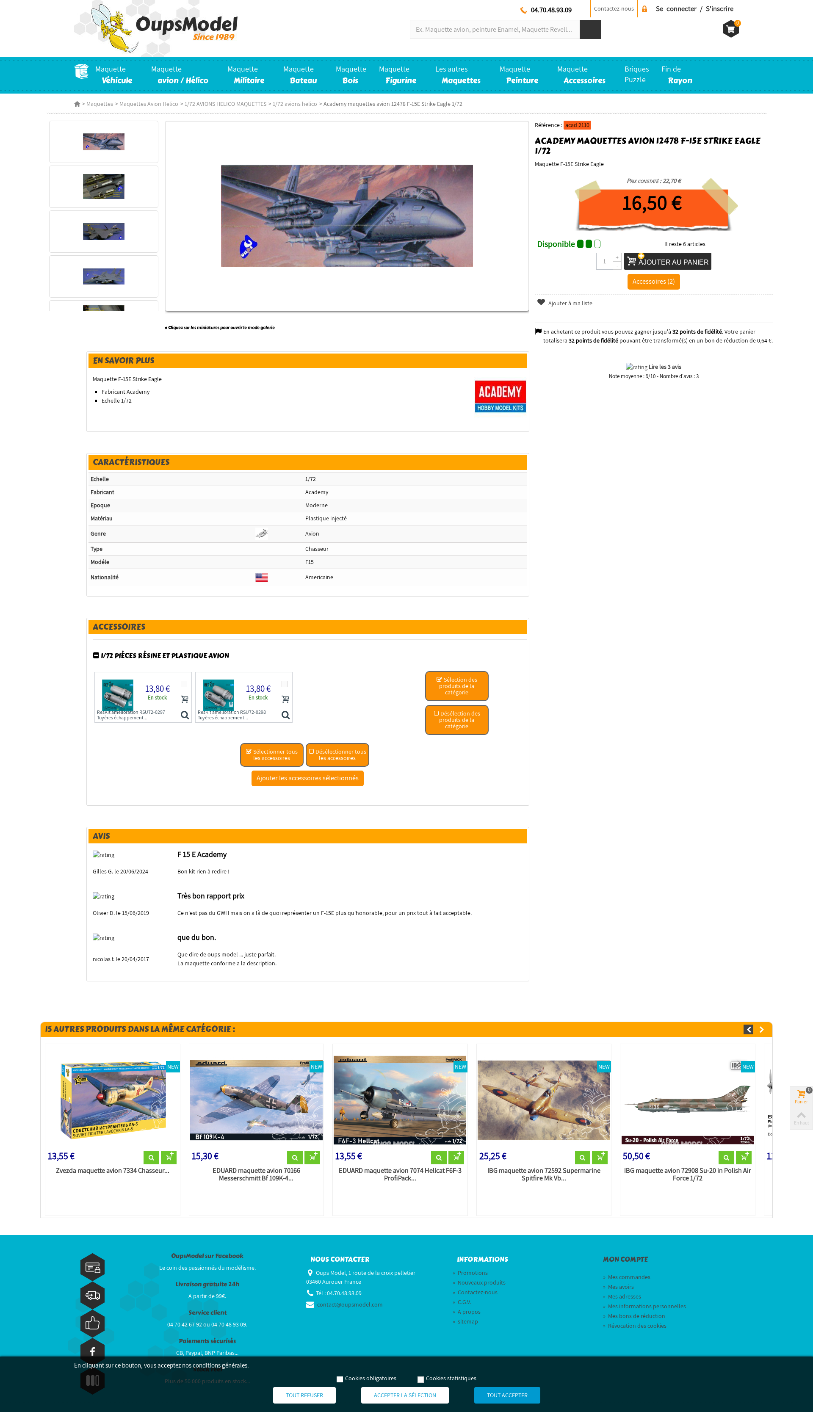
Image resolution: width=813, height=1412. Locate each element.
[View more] (151, 1158)
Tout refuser (304, 1395)
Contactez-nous (614, 8)
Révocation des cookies (634, 1325)
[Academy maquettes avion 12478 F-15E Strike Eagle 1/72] (103, 142)
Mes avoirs (618, 1286)
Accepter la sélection (405, 1395)
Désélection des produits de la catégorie (459, 720)
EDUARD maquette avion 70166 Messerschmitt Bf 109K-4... (256, 1174)
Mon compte (625, 1259)
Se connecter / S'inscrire (694, 8)
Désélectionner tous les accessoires (340, 755)
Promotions (470, 1273)
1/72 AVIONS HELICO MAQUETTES (225, 104)
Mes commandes (626, 1277)
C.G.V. (462, 1302)
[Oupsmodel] (156, 28)
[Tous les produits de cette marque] (500, 396)
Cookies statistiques (451, 1378)
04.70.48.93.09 (551, 9)
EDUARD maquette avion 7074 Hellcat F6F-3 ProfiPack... (400, 1174)
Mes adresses (622, 1296)
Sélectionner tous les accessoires (275, 755)
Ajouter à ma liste (569, 303)
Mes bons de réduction (634, 1316)
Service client (207, 1312)
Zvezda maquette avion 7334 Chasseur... (112, 1170)
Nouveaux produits (479, 1282)
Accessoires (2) (654, 281)
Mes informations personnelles (644, 1306)
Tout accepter (507, 1395)
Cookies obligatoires (370, 1378)
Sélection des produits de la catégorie (458, 686)
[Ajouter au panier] (184, 699)
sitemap (465, 1321)
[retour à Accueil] (77, 104)
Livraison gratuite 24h (207, 1284)
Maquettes (99, 104)
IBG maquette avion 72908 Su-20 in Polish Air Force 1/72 (687, 1174)
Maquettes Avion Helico (148, 104)
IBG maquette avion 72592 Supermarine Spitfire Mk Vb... (543, 1174)
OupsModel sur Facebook (207, 1256)
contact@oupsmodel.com (350, 1304)
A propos (467, 1311)
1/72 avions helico (295, 104)
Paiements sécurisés (207, 1341)
